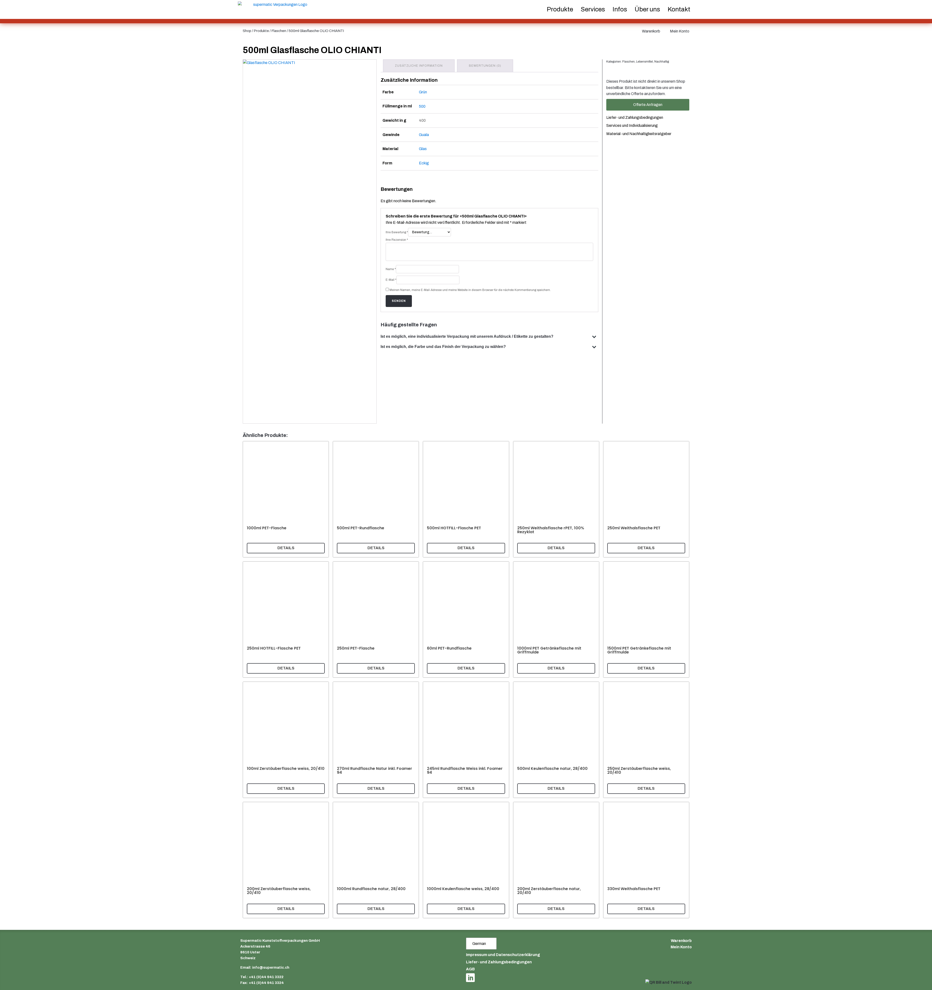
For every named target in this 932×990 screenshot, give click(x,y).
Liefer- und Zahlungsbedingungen (634, 117)
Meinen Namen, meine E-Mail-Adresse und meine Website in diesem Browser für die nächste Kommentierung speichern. (470, 290)
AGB (470, 969)
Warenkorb (651, 31)
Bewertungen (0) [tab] (485, 65)
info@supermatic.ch (270, 967)
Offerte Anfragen (647, 105)
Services (593, 9)
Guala (424, 135)
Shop (247, 31)
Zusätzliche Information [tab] (419, 65)
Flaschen (278, 31)
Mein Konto (679, 31)
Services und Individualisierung (632, 125)
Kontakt (679, 9)
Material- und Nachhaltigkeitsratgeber (638, 134)
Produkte (261, 31)
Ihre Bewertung (397, 232)
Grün (423, 92)
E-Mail (391, 280)
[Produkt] (286, 499)
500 (422, 106)
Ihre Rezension (397, 239)
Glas (423, 149)
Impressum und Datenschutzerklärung (503, 955)
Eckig (424, 163)
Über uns (647, 9)
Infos (620, 9)
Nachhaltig (661, 61)
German (479, 944)
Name (391, 269)
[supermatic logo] (278, 9)
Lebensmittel (644, 61)
